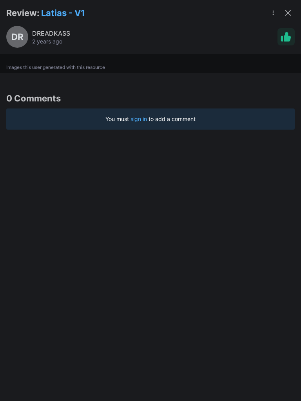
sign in (139, 119)
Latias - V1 (63, 13)
